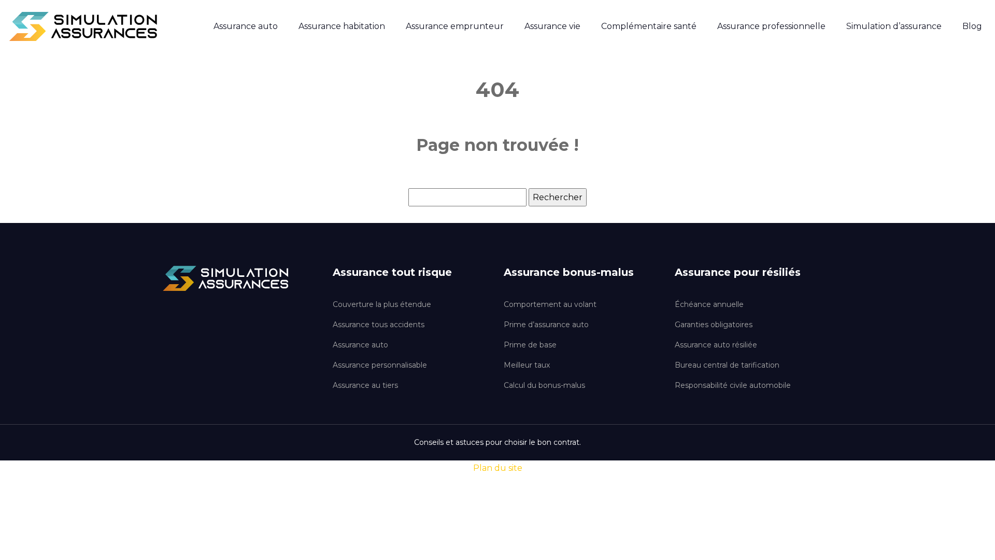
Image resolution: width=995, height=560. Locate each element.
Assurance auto (246, 26)
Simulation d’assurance (894, 26)
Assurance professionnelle (771, 26)
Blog (972, 26)
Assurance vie (552, 26)
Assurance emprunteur (455, 26)
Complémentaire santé (648, 26)
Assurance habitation (341, 26)
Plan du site (497, 468)
